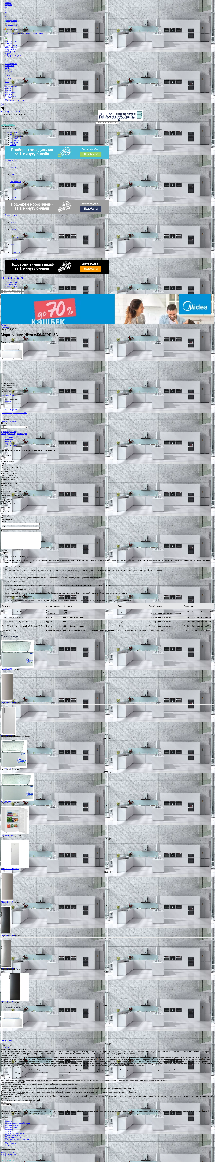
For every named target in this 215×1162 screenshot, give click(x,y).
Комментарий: (7, 530)
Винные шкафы (12, 29)
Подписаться (6, 1105)
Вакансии (9, 1145)
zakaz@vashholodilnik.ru (10, 1155)
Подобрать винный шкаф (15, 100)
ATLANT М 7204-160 (9, 935)
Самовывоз (9, 17)
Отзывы (8, 13)
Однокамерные (11, 48)
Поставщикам (10, 1143)
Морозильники (11, 25)
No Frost (8, 44)
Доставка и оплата (12, 7)
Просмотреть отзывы (9, 421)
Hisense (8, 401)
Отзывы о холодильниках (15, 1133)
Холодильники (11, 21)
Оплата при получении (9, 410)
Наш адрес (9, 11)
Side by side (14, 143)
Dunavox (8, 88)
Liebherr (8, 90)
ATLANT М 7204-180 (9, 969)
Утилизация (10, 15)
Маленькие (9, 66)
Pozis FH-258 (6, 802)
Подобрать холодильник (14, 56)
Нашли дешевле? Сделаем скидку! (14, 434)
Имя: (3, 522)
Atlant (7, 76)
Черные (8, 54)
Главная (8, 3)
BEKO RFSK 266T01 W (10, 869)
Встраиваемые (10, 50)
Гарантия (8, 5)
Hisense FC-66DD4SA (9, 1040)
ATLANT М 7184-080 (9, 902)
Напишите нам (11, 9)
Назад (7, 37)
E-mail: (3, 526)
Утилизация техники (13, 1137)
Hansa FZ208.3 (6, 735)
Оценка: (5, 550)
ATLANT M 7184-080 (9, 702)
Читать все (5, 1048)
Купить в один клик (8, 432)
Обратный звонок (8, 125)
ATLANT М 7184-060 (9, 1002)
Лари (7, 68)
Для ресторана (10, 92)
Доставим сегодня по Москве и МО (14, 413)
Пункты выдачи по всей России (17, 1123)
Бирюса (8, 74)
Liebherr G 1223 (7, 835)
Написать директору (7, 1160)
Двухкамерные (11, 46)
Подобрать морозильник (14, 78)
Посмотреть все (11, 41)
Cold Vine (9, 98)
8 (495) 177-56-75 (11, 111)
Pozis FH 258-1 (6, 669)
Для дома (8, 94)
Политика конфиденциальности (17, 1139)
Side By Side (10, 52)
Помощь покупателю (13, 1135)
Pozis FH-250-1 (6, 769)
